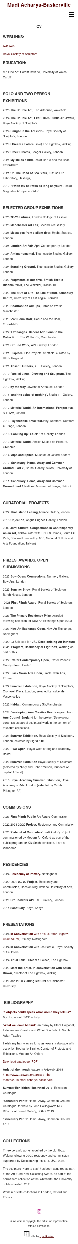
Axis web (9, 46)
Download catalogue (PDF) (20, 1061)
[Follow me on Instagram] (40, 1213)
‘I (37, 1012)
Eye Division (47, 1236)
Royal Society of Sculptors (20, 54)
